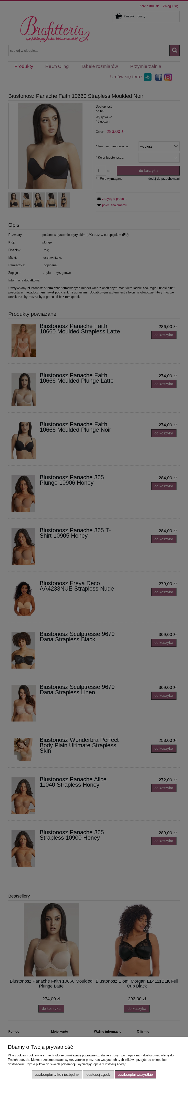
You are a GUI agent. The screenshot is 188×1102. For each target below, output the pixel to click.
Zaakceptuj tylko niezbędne (57, 1074)
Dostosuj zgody (98, 1074)
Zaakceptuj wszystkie (135, 1074)
